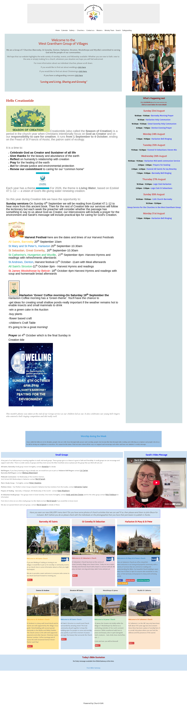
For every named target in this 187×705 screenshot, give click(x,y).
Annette (45, 466)
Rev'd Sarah (40, 479)
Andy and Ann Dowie (74, 494)
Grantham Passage (143, 580)
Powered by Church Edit (93, 703)
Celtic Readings (123, 583)
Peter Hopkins (35, 483)
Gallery (71, 30)
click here (82, 67)
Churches (80, 30)
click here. (83, 71)
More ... (30, 646)
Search (118, 30)
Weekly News (130, 580)
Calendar (64, 30)
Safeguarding (127, 30)
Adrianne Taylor (81, 487)
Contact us (90, 30)
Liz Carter (84, 470)
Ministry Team (109, 30)
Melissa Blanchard (29, 473)
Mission (99, 30)
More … (30, 580)
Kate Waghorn (64, 490)
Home (58, 30)
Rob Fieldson (110, 494)
